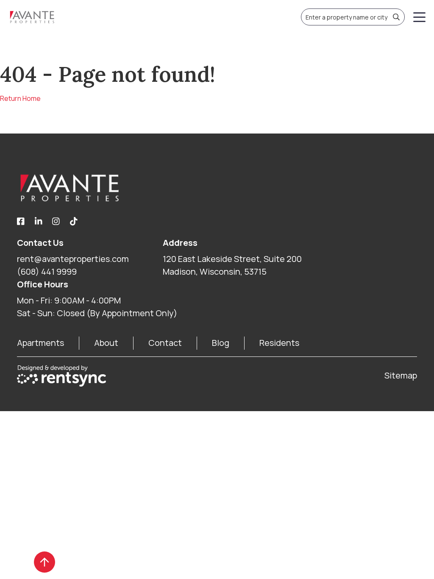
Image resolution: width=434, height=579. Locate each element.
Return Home (20, 98)
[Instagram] (56, 222)
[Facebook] (21, 222)
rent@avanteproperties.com (73, 258)
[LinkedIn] (38, 222)
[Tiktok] (74, 222)
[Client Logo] (217, 188)
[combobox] (353, 16)
